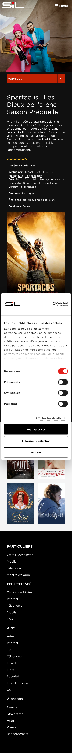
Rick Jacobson (33, 175)
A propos (15, 699)
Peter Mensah (28, 186)
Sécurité (13, 676)
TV (9, 649)
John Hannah (58, 179)
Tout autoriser (36, 429)
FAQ (10, 619)
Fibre (10, 669)
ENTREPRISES (19, 584)
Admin (11, 636)
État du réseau (17, 683)
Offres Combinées (20, 555)
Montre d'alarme (19, 575)
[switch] (63, 382)
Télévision (14, 568)
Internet (12, 599)
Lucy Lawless (41, 183)
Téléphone (14, 656)
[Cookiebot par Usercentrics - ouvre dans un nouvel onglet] (52, 304)
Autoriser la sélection (36, 441)
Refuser (36, 452)
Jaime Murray (40, 179)
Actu (10, 720)
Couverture (15, 707)
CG (9, 690)
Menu (63, 6)
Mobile (11, 561)
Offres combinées (19, 592)
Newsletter (15, 714)
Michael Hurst (32, 172)
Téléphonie (14, 605)
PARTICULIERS (20, 546)
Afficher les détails (48, 418)
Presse (11, 727)
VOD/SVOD (15, 78)
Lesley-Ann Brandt (20, 183)
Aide (11, 628)
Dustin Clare (23, 179)
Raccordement (17, 734)
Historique (27, 193)
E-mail (11, 663)
